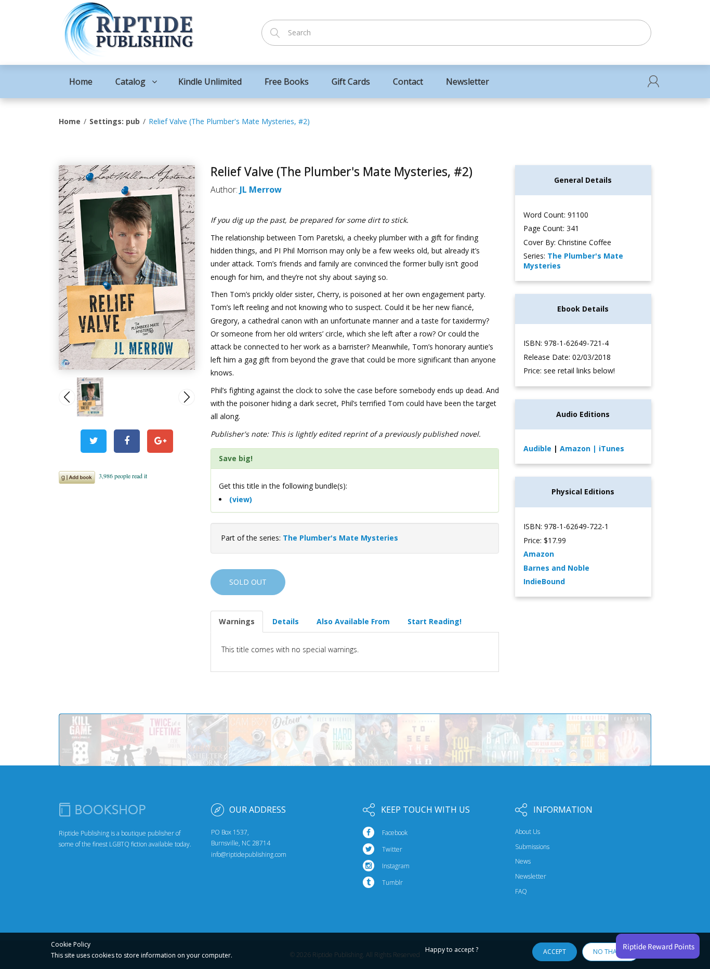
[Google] (160, 441)
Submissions (532, 847)
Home (70, 121)
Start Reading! (434, 621)
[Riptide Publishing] (127, 29)
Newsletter (530, 876)
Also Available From (353, 621)
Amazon (576, 448)
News (523, 861)
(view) (240, 499)
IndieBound (544, 581)
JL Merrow (261, 189)
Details (285, 621)
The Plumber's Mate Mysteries (340, 538)
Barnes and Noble (556, 568)
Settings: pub (114, 121)
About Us (527, 832)
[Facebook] (127, 441)
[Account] (653, 81)
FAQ (521, 891)
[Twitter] (94, 441)
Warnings (237, 621)
